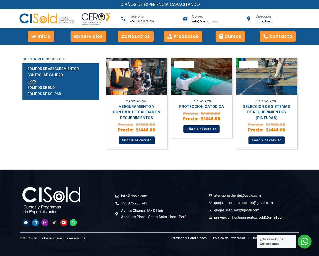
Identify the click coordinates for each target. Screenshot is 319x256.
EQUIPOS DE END (41, 88)
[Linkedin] (35, 222)
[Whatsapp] (73, 222)
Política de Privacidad (229, 238)
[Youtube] (63, 222)
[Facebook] (25, 222)
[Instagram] (44, 222)
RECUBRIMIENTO (137, 101)
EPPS (31, 81)
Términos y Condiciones (189, 238)
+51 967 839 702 (142, 21)
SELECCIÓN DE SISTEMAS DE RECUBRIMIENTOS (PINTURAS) (266, 112)
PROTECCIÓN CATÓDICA (201, 106)
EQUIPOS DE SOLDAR (44, 94)
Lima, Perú (263, 21)
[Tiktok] (54, 222)
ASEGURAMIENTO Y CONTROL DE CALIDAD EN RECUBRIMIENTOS (136, 112)
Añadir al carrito (137, 140)
